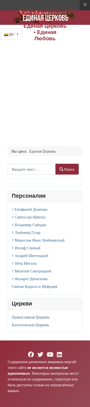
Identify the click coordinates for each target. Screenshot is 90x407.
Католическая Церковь (30, 324)
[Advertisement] (45, 87)
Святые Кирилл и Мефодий (34, 286)
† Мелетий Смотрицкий (31, 270)
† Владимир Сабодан (29, 224)
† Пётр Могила (24, 263)
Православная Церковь (30, 316)
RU (12, 34)
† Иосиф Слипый (26, 247)
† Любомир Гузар (26, 232)
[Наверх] (81, 398)
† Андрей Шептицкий (30, 255)
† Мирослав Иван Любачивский (38, 240)
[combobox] (32, 169)
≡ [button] (85, 4)
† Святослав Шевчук (29, 216)
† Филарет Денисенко (30, 278)
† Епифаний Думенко (29, 209)
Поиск (69, 169)
